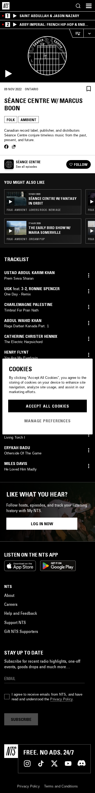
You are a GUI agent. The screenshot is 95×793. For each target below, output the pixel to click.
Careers (10, 604)
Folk (11, 119)
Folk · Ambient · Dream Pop (26, 239)
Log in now (42, 523)
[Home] (6, 5)
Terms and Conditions (61, 786)
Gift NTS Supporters (21, 631)
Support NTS (15, 622)
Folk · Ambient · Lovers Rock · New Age (34, 210)
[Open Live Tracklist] (76, 33)
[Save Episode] (88, 88)
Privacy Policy (61, 699)
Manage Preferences (47, 420)
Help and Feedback (20, 613)
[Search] (78, 5)
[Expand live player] (89, 33)
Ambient (28, 119)
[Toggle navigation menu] (88, 6)
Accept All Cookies (47, 406)
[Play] (47, 55)
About (9, 595)
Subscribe (21, 719)
